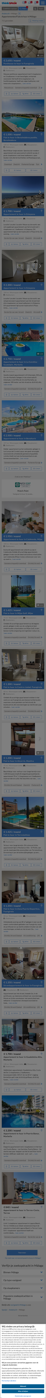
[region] (23, 1361)
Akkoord (23, 1386)
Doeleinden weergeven (23, 1396)
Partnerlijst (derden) (9, 1381)
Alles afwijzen (23, 1391)
